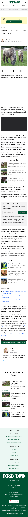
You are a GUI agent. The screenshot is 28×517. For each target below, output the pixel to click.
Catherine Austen (10, 39)
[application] (14, 124)
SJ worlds (3, 9)
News (21, 41)
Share (4, 71)
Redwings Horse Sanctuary (8, 342)
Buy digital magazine (14, 485)
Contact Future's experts (14, 483)
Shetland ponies (21, 342)
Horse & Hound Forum (14, 468)
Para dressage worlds (13, 9)
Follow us (16, 71)
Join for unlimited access (14, 21)
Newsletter (24, 71)
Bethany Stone (5, 410)
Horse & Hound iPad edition (14, 439)
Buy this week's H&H (14, 480)
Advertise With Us (14, 455)
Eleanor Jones (5, 390)
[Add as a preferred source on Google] (14, 501)
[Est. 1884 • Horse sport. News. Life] (14, 2)
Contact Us (14, 452)
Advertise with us (14, 492)
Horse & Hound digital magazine (14, 442)
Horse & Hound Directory (14, 465)
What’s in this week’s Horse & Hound (14, 436)
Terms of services (20, 216)
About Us (14, 449)
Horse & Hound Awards (14, 462)
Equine (3, 27)
